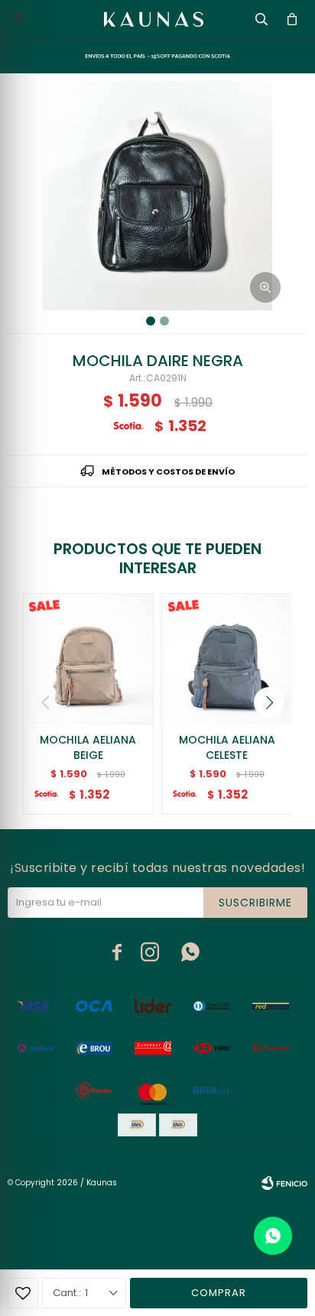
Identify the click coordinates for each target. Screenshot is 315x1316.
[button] (269, 702)
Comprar (218, 1292)
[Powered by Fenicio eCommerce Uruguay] (284, 1183)
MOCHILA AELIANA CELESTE (227, 747)
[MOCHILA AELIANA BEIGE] (88, 658)
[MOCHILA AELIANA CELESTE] (227, 658)
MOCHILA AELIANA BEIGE (88, 747)
